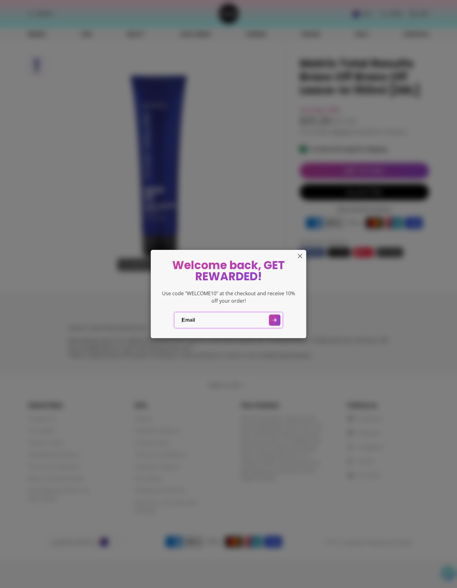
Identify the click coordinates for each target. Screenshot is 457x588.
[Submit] (274, 320)
